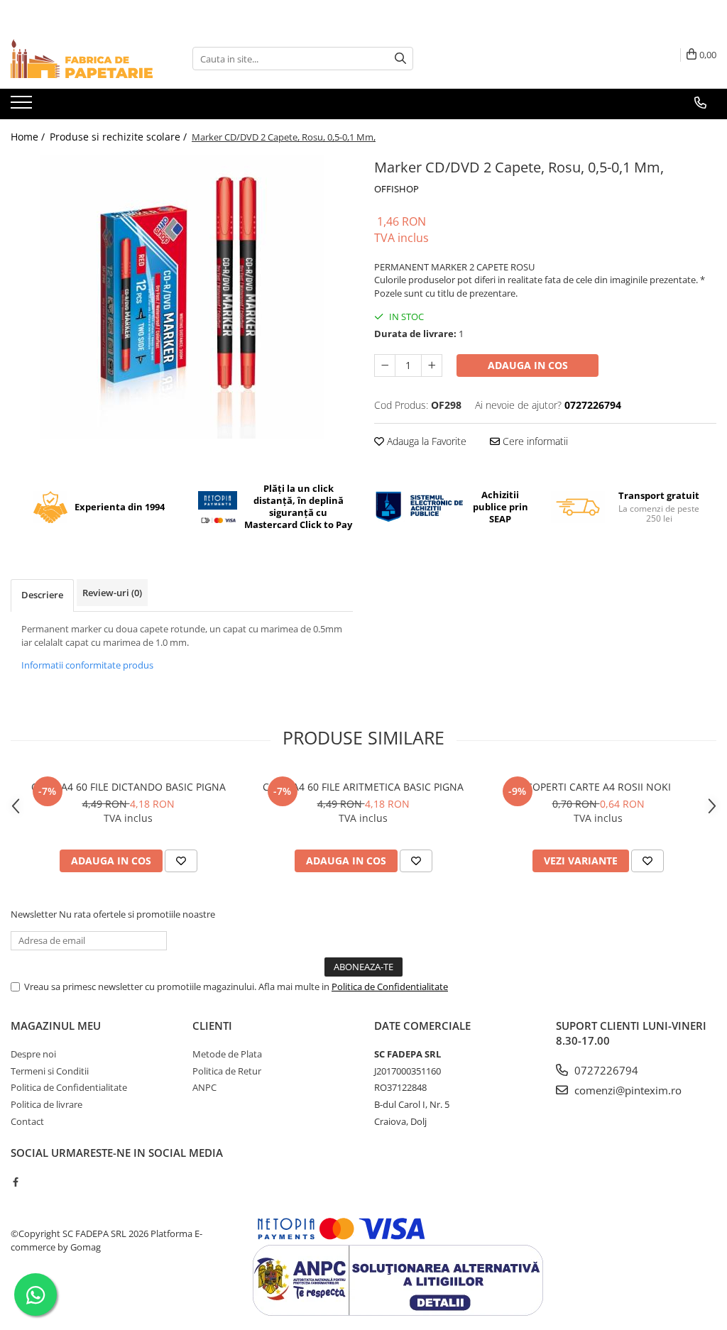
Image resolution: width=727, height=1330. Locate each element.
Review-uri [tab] (112, 592)
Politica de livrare (46, 1104)
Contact (27, 1121)
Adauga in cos (528, 365)
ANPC (204, 1087)
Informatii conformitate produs (87, 665)
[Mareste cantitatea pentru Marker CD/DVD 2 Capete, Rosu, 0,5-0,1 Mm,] (431, 365)
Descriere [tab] (42, 594)
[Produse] (23, 106)
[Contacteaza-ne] (700, 103)
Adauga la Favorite (425, 441)
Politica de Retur (226, 1071)
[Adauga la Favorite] (181, 861)
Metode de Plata (227, 1054)
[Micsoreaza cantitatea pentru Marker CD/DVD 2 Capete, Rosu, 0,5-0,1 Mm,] (384, 365)
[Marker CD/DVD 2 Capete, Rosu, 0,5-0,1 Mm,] (182, 297)
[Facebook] (15, 1181)
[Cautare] (400, 58)
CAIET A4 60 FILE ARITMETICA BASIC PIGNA (363, 786)
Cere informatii (534, 441)
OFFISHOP (396, 188)
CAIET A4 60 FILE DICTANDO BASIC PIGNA (128, 786)
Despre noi (33, 1054)
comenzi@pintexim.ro (627, 1090)
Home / (29, 136)
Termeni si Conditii (50, 1071)
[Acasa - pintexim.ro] (82, 58)
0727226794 (605, 1070)
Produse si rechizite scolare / (120, 136)
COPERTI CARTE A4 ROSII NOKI (598, 786)
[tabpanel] (182, 297)
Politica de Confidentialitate (390, 986)
